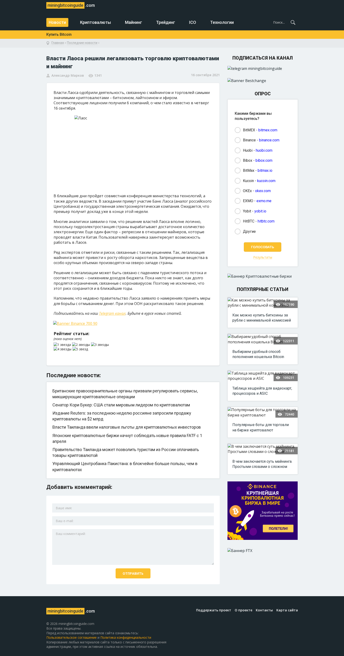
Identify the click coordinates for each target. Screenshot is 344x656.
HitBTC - (258, 221)
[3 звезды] (100, 344)
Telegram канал (112, 313)
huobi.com (264, 150)
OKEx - (257, 191)
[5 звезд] (81, 349)
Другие (249, 231)
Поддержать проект (213, 610)
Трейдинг (165, 22)
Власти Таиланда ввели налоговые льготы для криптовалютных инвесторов (126, 427)
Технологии (222, 22)
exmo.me (263, 201)
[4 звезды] (63, 349)
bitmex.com (267, 130)
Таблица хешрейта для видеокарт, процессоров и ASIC (262, 391)
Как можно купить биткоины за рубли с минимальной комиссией (261, 318)
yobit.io (260, 211)
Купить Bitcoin (59, 34)
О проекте (243, 610)
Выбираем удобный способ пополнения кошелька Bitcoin (258, 354)
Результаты (262, 257)
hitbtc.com (266, 221)
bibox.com (264, 160)
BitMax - (257, 170)
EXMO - (257, 201)
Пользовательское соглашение (71, 637)
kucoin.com (266, 181)
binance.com (269, 140)
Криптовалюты (95, 22)
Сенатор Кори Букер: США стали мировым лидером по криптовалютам (121, 404)
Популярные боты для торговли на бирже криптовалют (260, 427)
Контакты (264, 610)
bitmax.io (265, 170)
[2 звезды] (81, 344)
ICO (192, 22)
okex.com (263, 191)
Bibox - (257, 160)
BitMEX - (260, 130)
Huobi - (257, 150)
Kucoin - (259, 181)
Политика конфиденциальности (125, 637)
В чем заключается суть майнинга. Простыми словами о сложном (262, 464)
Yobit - (254, 211)
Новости (57, 22)
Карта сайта (287, 610)
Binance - (261, 140)
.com (71, 5)
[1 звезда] (63, 344)
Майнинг (133, 22)
